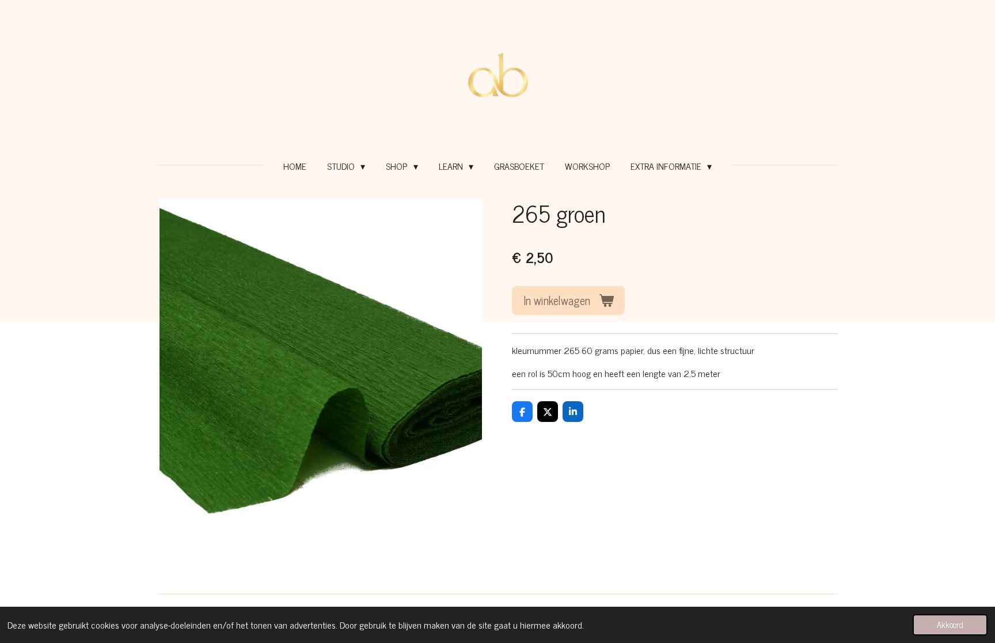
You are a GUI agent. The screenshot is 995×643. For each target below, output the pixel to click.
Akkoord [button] (950, 624)
